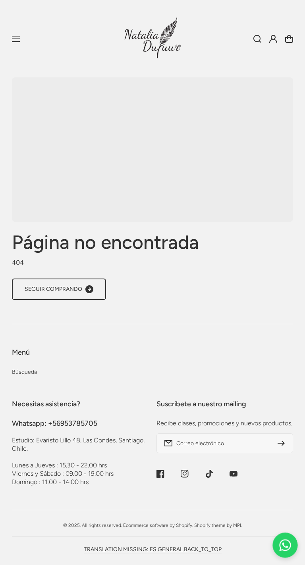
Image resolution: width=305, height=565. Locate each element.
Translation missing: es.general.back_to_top (153, 549)
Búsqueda (24, 372)
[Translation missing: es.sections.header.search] (257, 39)
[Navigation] (16, 39)
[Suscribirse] (283, 443)
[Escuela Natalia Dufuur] (152, 38)
